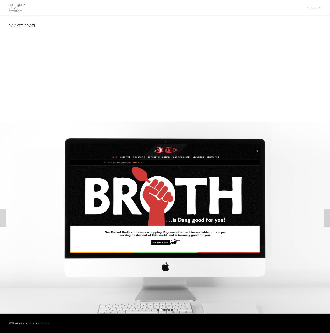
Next (327, 218)
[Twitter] (313, 323)
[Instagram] (318, 323)
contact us (43, 323)
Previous (3, 218)
